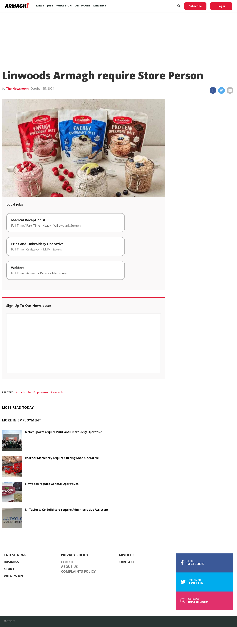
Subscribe (195, 6)
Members (99, 5)
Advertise (127, 555)
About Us (69, 566)
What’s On (64, 5)
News (40, 5)
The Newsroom (17, 89)
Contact (126, 562)
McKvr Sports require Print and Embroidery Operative (63, 432)
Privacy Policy (75, 555)
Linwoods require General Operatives (52, 484)
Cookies (68, 562)
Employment (41, 392)
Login (221, 6)
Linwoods (57, 392)
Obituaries (82, 5)
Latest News (15, 555)
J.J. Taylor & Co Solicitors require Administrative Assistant (67, 509)
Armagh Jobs (23, 392)
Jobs (50, 5)
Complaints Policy (78, 571)
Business (11, 562)
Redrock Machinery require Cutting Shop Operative (62, 458)
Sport (9, 569)
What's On (13, 576)
